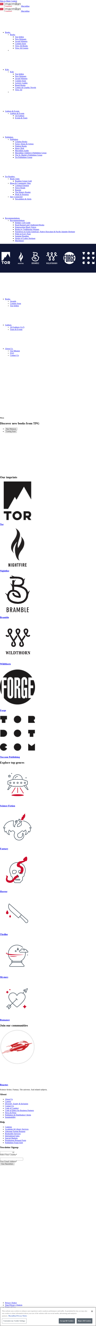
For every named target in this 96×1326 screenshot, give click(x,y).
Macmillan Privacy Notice (17, 1316)
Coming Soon (20, 44)
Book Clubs (15, 179)
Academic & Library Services (16, 1129)
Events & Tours (21, 118)
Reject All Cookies (84, 1321)
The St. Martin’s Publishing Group (28, 155)
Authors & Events (12, 111)
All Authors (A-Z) (17, 327)
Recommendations (12, 218)
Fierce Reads (20, 188)
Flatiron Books (21, 146)
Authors (8, 325)
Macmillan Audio (22, 151)
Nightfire (4, 571)
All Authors (19, 116)
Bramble (4, 617)
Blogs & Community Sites (20, 183)
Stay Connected (16, 197)
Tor (2, 524)
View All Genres (21, 48)
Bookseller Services (13, 1134)
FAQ (12, 353)
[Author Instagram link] (19, 1202)
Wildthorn (5, 664)
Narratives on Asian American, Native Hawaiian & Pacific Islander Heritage (45, 232)
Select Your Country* (8, 1155)
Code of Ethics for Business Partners (19, 1110)
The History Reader (23, 192)
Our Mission (15, 351)
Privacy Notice (11, 1303)
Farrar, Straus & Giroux (24, 144)
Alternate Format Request (15, 1131)
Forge (3, 710)
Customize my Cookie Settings (14, 1321)
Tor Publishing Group (23, 157)
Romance (5, 1020)
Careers (8, 1101)
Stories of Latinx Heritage (25, 238)
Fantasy (4, 848)
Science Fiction (7, 805)
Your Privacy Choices (13, 1305)
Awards (13, 301)
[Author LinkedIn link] (19, 1222)
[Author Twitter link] (19, 1298)
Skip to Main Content (8, 1)
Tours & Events (16, 329)
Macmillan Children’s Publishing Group (30, 153)
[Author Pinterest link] (19, 1260)
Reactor (18, 190)
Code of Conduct (12, 1108)
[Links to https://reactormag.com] (17, 1063)
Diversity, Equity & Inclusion (16, 1104)
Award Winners (21, 41)
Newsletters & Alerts (23, 199)
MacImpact (19, 241)
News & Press (10, 1113)
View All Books (21, 46)
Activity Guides (21, 83)
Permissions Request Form (15, 1140)
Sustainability (10, 1117)
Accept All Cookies (67, 1321)
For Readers (10, 176)
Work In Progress (22, 194)
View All (18, 90)
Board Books (20, 85)
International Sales (12, 1136)
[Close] (92, 1311)
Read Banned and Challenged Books (29, 225)
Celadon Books (21, 142)
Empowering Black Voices (25, 227)
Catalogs (8, 1127)
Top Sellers (19, 37)
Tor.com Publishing (10, 757)
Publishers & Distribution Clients (18, 1115)
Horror (3, 891)
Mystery (4, 977)
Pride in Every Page (23, 234)
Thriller (4, 934)
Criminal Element (22, 185)
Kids (7, 69)
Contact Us (14, 355)
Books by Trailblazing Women (27, 229)
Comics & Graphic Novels (25, 87)
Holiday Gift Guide (22, 223)
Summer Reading (22, 236)
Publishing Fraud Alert (14, 1143)
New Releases (20, 39)
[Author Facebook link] (19, 1241)
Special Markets (11, 1138)
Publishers (9, 137)
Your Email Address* (8, 1161)
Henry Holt (19, 148)
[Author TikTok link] (19, 396)
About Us (9, 349)
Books (8, 32)
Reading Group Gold (23, 181)
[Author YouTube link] (19, 376)
